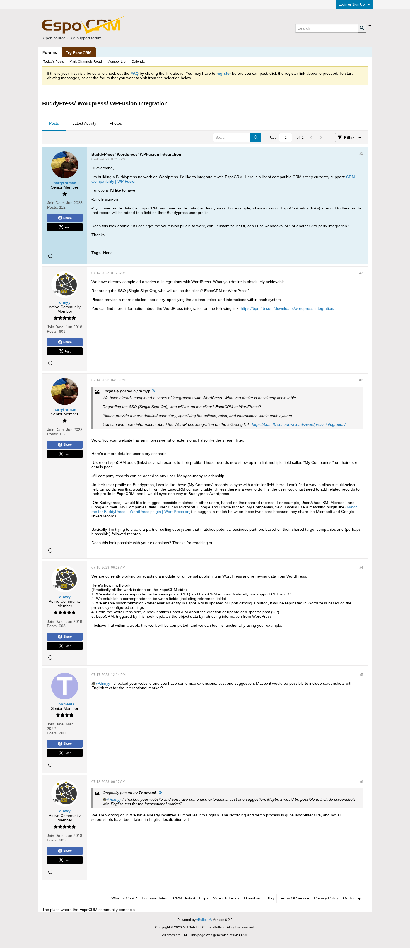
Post (67, 227)
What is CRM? (124, 898)
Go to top (352, 898)
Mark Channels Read (85, 62)
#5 (361, 675)
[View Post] (153, 391)
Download (253, 898)
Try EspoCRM (78, 52)
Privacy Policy (326, 898)
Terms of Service (294, 898)
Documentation (155, 898)
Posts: (52, 207)
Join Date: (56, 203)
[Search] (362, 28)
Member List (116, 62)
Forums (49, 52)
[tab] (54, 123)
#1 (361, 153)
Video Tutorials (226, 898)
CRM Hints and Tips (190, 898)
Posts (54, 123)
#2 (361, 273)
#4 (361, 568)
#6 (361, 782)
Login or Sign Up (352, 4)
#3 (361, 380)
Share (67, 217)
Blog (270, 898)
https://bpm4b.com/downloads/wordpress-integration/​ (287, 308)
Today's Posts (53, 62)
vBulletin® (204, 920)
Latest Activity (84, 123)
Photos (116, 123)
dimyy (105, 683)
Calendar (139, 62)
